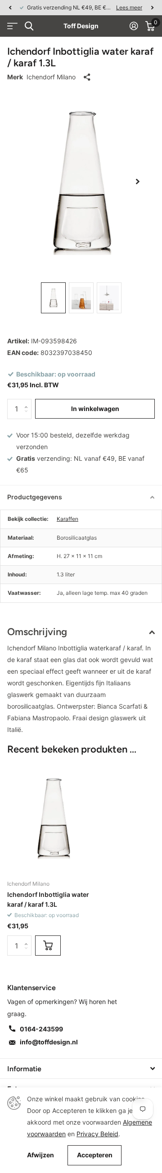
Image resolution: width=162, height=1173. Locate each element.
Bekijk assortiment (12, 26)
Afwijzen (40, 1155)
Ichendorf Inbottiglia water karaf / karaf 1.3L (48, 899)
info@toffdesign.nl (49, 1042)
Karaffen (67, 518)
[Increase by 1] (28, 401)
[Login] (134, 26)
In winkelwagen (95, 408)
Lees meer (129, 7)
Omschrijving (37, 632)
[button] (10, 7)
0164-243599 (41, 1029)
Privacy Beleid (97, 1134)
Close (81, 1068)
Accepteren (94, 1155)
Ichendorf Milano (51, 77)
